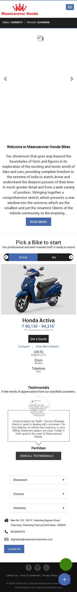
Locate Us (14, 549)
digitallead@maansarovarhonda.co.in (32, 539)
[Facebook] (29, 567)
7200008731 (16, 22)
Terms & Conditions (30, 575)
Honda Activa (38, 320)
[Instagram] (37, 567)
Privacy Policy (50, 575)
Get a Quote (38, 339)
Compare (24, 346)
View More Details (47, 346)
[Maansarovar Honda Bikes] (20, 9)
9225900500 (43, 22)
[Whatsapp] (46, 567)
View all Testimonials (36, 456)
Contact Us (11, 575)
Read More (38, 222)
